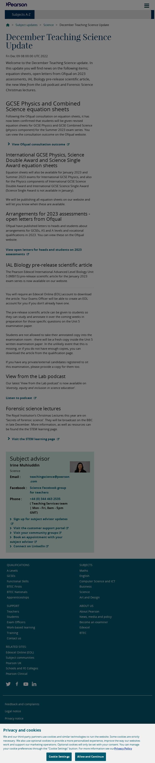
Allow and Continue (90, 756)
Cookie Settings (59, 756)
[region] (77, 743)
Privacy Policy (123, 748)
